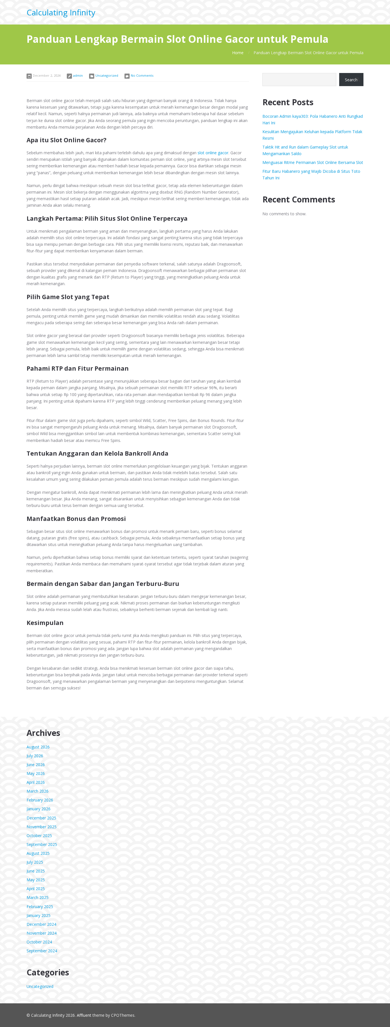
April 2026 (36, 782)
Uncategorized (106, 75)
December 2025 (41, 818)
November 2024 (42, 933)
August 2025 (38, 853)
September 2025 (42, 844)
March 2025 (38, 897)
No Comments (142, 75)
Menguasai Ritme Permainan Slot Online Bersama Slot (312, 162)
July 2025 (35, 862)
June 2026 (36, 764)
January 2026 (39, 808)
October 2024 (39, 942)
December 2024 (41, 924)
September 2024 (42, 950)
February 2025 (40, 906)
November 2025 (42, 826)
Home (238, 52)
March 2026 (38, 791)
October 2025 (39, 835)
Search (351, 79)
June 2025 (36, 871)
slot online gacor (213, 152)
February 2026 (40, 800)
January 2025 (39, 915)
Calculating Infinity (61, 12)
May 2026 (36, 773)
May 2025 (36, 879)
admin (78, 75)
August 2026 (38, 747)
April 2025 (36, 888)
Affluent (84, 1015)
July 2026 (35, 755)
